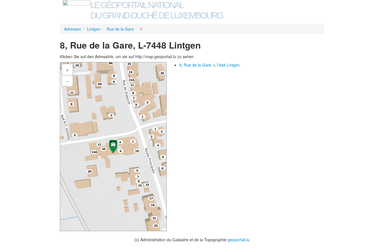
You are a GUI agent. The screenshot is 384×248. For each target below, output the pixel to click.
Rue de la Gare (120, 29)
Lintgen (93, 29)
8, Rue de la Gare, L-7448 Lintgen (209, 65)
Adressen (72, 29)
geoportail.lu (239, 239)
